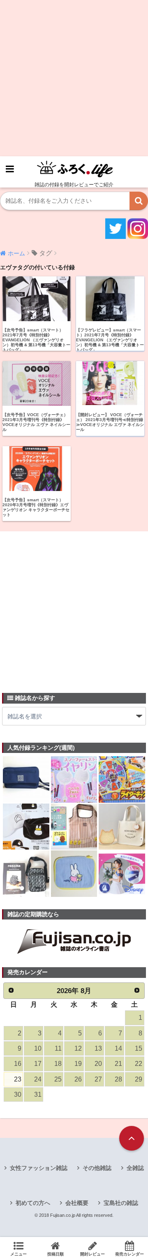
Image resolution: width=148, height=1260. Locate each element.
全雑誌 (135, 1168)
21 (118, 1063)
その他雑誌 (97, 1168)
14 (118, 1048)
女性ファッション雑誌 (38, 1168)
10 (38, 1048)
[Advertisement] (74, 78)
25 (58, 1079)
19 (78, 1063)
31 (38, 1094)
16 (17, 1063)
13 (98, 1048)
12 (78, 1048)
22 (138, 1063)
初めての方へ (33, 1203)
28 (118, 1079)
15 (138, 1048)
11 (58, 1048)
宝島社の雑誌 (121, 1203)
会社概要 (76, 1203)
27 (98, 1079)
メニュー (18, 1254)
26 (78, 1079)
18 (58, 1063)
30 (17, 1094)
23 (17, 1079)
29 (138, 1079)
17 (38, 1063)
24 (38, 1079)
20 (98, 1063)
